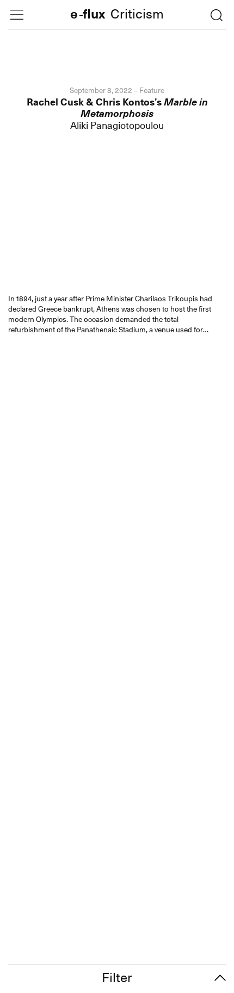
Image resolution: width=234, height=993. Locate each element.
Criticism (137, 15)
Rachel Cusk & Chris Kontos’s (117, 108)
